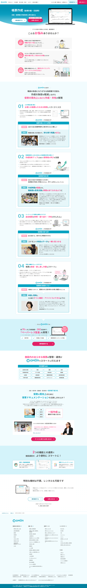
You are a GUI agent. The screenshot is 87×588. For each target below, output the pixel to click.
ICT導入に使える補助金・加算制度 (66, 542)
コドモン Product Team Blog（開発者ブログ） (45, 580)
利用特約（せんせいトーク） (62, 576)
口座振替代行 (31, 535)
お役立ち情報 (34, 2)
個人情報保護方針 (15, 575)
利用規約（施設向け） (34, 576)
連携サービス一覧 (48, 528)
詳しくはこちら (36, 432)
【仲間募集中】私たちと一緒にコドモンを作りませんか (26, 580)
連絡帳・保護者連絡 (32, 528)
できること (10, 2)
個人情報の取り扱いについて (25, 575)
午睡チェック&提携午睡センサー (34, 552)
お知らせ (62, 552)
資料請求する (72, 2)
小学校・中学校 (16, 538)
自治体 (15, 536)
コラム (62, 540)
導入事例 (16, 2)
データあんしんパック (32, 558)
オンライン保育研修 (32, 564)
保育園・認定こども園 (17, 528)
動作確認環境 (70, 575)
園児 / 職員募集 (31, 562)
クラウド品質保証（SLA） (35, 575)
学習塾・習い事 (16, 540)
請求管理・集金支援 (32, 533)
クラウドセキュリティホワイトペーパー (47, 575)
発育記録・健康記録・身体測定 (34, 550)
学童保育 (15, 534)
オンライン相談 (53, 2)
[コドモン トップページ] (18, 520)
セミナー (29, 2)
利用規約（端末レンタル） (52, 576)
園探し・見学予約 (49, 532)
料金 (25, 2)
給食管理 (30, 554)
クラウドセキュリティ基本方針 (62, 575)
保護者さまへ (59, 2)
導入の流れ (21, 2)
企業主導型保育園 (16, 530)
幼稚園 (15, 532)
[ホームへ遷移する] (4, 2)
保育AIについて (63, 562)
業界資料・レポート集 (64, 538)
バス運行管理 (31, 556)
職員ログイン (65, 2)
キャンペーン (63, 534)
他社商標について (26, 576)
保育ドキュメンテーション (49, 530)
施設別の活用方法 (16, 526)
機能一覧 (30, 526)
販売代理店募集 (63, 558)
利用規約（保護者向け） (42, 576)
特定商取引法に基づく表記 (17, 576)
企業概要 (14, 580)
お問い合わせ (43, 439)
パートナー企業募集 (64, 560)
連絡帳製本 (31, 560)
